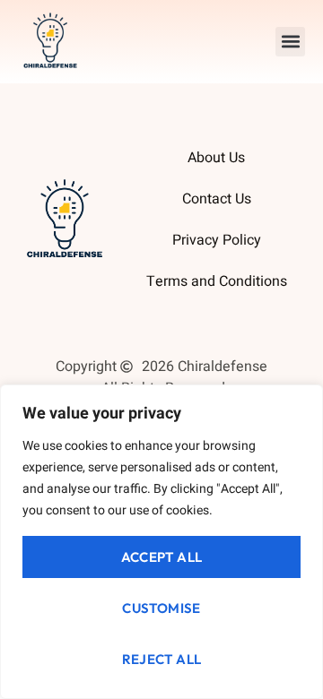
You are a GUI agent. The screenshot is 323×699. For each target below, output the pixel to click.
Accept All (162, 556)
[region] (161, 541)
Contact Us (216, 199)
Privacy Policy (216, 240)
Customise (161, 608)
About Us (216, 157)
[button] (290, 41)
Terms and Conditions (216, 281)
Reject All (162, 659)
